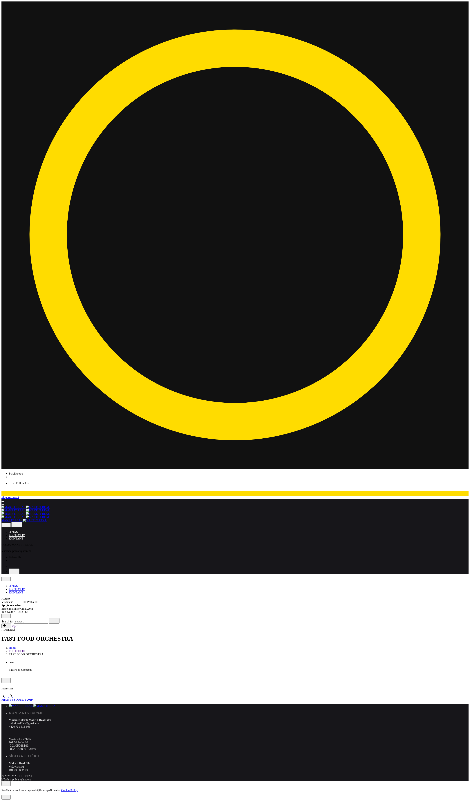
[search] (54, 621)
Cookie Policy (69, 790)
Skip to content (10, 497)
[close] (6, 525)
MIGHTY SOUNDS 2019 (17, 699)
